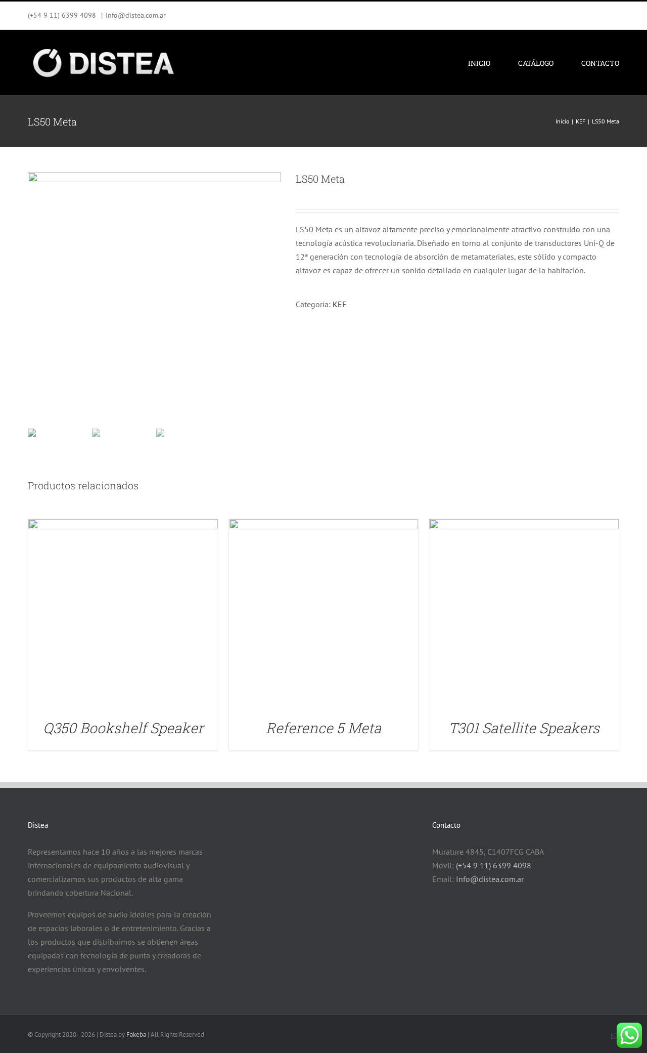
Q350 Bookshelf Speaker (123, 728)
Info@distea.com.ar (136, 15)
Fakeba (136, 1034)
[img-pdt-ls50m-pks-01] (154, 298)
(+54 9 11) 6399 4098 (493, 865)
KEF (339, 304)
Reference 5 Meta (323, 728)
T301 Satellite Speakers (523, 728)
